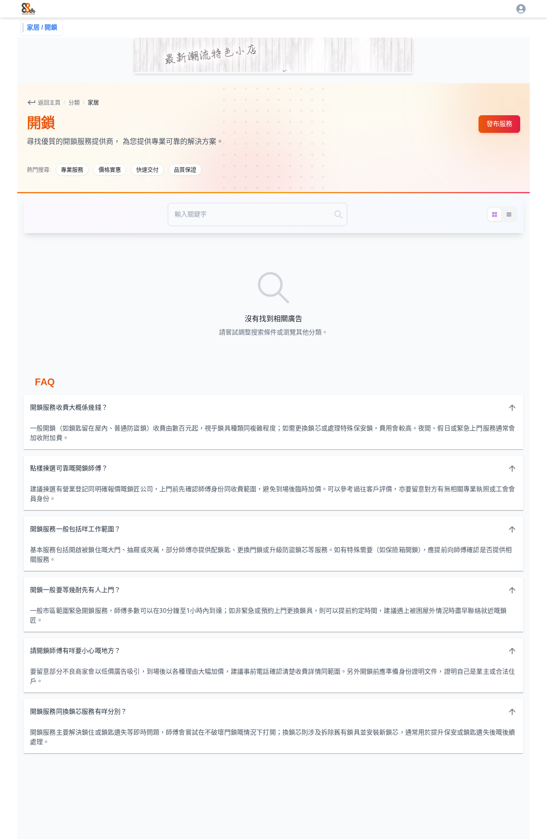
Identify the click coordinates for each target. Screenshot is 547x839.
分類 (74, 102)
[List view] (509, 214)
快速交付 (147, 169)
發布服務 (499, 123)
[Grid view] (494, 214)
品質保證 (185, 169)
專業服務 (72, 169)
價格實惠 (110, 169)
